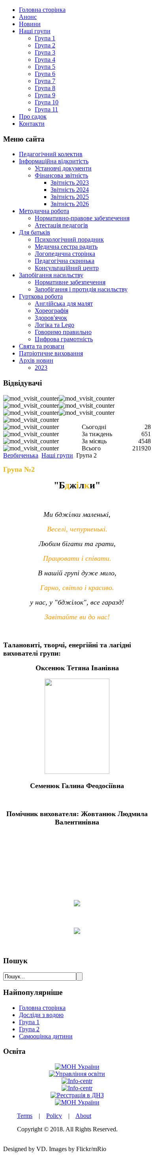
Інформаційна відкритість (53, 161)
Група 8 (45, 88)
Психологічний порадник (69, 239)
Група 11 (46, 109)
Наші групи (35, 31)
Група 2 (45, 45)
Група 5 (45, 66)
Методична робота (44, 211)
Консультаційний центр (67, 268)
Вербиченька (20, 455)
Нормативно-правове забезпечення (82, 218)
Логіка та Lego (54, 324)
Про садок (33, 116)
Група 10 (46, 102)
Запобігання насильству (51, 275)
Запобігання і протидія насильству (81, 289)
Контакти (32, 123)
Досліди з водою (41, 1015)
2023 (41, 367)
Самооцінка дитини (46, 1036)
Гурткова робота (41, 296)
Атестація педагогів (61, 225)
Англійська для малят (64, 303)
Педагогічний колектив (51, 154)
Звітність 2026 (70, 203)
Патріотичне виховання (51, 353)
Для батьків (34, 232)
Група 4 (45, 59)
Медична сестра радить (66, 246)
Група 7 (45, 81)
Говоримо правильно (63, 332)
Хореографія (51, 310)
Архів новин (36, 360)
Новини (30, 24)
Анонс (28, 16)
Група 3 (45, 52)
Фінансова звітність (61, 175)
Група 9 (45, 95)
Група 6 (45, 73)
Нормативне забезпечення (70, 282)
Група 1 (45, 38)
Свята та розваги (41, 346)
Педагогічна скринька (64, 260)
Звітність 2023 (70, 182)
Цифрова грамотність (64, 339)
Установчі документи (63, 168)
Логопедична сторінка (65, 253)
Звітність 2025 (70, 196)
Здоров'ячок (51, 317)
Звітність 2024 (70, 189)
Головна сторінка (42, 9)
